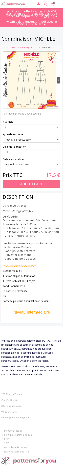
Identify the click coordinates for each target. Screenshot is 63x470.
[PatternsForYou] (14, 4)
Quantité (8, 122)
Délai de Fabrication (14, 146)
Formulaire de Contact (16, 447)
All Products (9, 47)
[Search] (45, 4)
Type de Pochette (13, 134)
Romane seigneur (26, 47)
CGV (6, 443)
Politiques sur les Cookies (18, 434)
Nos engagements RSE (16, 451)
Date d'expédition (13, 159)
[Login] (38, 4)
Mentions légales (13, 430)
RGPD (7, 439)
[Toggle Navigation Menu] (59, 4)
